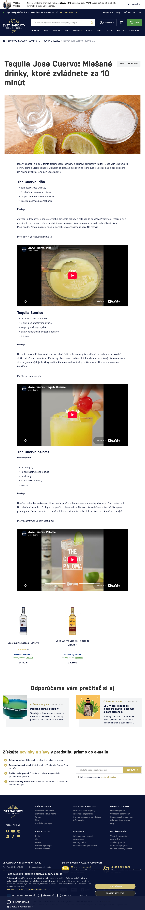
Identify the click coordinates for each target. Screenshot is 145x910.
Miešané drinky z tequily (44, 708)
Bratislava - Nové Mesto (45, 814)
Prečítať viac (19, 886)
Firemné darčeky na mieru (121, 849)
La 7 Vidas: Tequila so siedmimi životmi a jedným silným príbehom (119, 708)
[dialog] (72, 890)
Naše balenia (78, 820)
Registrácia (108, 12)
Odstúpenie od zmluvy (120, 820)
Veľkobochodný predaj (83, 836)
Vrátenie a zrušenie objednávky (87, 817)
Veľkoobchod (129, 12)
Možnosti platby (117, 811)
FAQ (112, 823)
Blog (118, 12)
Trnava (38, 817)
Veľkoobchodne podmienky (85, 845)
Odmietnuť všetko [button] (115, 893)
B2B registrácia (79, 842)
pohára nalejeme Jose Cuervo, (70, 507)
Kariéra (38, 842)
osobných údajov (108, 777)
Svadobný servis (117, 842)
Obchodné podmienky (120, 814)
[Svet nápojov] (4, 41)
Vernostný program (118, 845)
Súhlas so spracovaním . (98, 777)
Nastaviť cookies (42, 849)
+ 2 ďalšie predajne (43, 823)
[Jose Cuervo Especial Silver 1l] (23, 621)
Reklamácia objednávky (83, 814)
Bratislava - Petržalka (44, 811)
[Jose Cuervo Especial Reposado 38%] (72, 621)
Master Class (78, 839)
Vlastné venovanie (118, 836)
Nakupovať (133, 4)
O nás (37, 836)
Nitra (37, 820)
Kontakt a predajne (43, 845)
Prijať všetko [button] (115, 886)
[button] (49, 889)
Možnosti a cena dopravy (84, 811)
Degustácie (115, 839)
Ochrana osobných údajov (121, 817)
